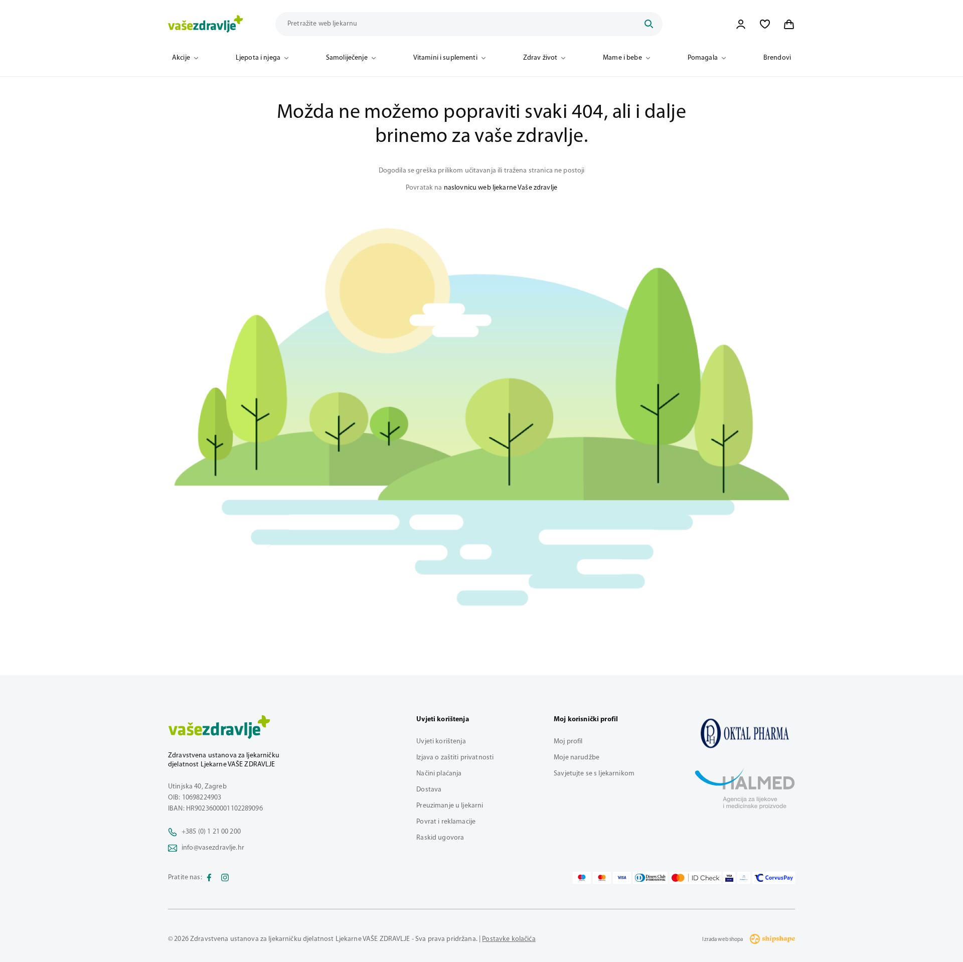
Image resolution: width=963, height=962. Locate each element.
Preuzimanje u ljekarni (449, 806)
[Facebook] (209, 878)
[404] (745, 733)
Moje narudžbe (576, 757)
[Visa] (622, 878)
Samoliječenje (347, 58)
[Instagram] (225, 878)
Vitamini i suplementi (445, 58)
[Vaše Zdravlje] (205, 24)
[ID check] (695, 878)
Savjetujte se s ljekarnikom (594, 773)
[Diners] (650, 878)
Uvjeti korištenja (440, 741)
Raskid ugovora (440, 838)
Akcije (181, 58)
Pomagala (703, 58)
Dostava (428, 789)
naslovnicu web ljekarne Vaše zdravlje (500, 188)
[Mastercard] (602, 878)
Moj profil (568, 741)
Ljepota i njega (258, 58)
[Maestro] (582, 878)
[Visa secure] (729, 878)
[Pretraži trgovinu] (649, 24)
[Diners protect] (743, 878)
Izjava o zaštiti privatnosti (455, 757)
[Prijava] (741, 24)
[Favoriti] (765, 24)
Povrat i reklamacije (445, 822)
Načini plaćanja (438, 773)
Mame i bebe (622, 58)
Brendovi (777, 58)
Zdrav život (540, 58)
